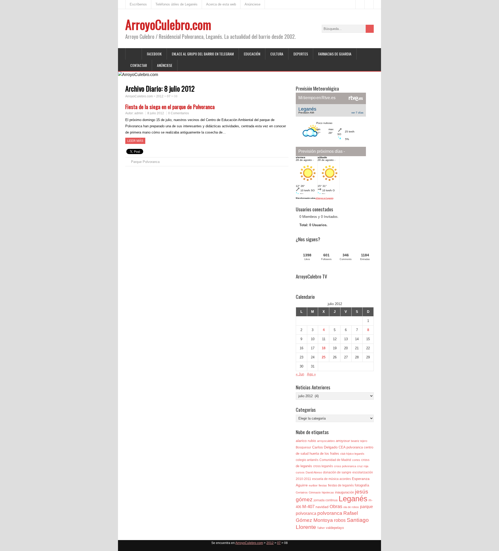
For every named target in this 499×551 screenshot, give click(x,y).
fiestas (323, 485)
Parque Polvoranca (145, 162)
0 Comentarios (178, 113)
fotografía (362, 485)
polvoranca (329, 513)
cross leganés (323, 466)
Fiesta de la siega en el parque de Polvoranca (170, 107)
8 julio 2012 (155, 113)
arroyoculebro (326, 440)
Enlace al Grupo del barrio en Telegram (203, 53)
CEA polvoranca (351, 447)
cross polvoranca (345, 466)
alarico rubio (306, 441)
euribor (313, 485)
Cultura (276, 53)
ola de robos (351, 507)
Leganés (353, 498)
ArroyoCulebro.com (168, 24)
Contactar (138, 65)
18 (323, 348)
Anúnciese (252, 4)
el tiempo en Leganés (324, 198)
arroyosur (343, 441)
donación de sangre (337, 472)
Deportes (300, 53)
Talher (321, 527)
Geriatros (302, 492)
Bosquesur (303, 447)
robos (340, 520)
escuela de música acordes (331, 479)
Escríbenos (138, 4)
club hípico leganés (352, 453)
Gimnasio (315, 492)
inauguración (344, 492)
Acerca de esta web (221, 4)
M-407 (308, 506)
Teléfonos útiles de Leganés (176, 4)
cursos (300, 472)
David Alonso (314, 472)
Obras (336, 506)
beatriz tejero (359, 440)
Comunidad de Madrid (335, 460)
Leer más (135, 141)
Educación (252, 53)
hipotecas (328, 492)
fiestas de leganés (341, 485)
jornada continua (326, 500)
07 (168, 96)
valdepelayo (335, 528)
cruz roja (362, 466)
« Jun (300, 374)
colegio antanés (307, 460)
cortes (356, 459)
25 (323, 357)
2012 (159, 96)
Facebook (154, 53)
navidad (322, 507)
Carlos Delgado (325, 447)
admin (138, 113)
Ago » (311, 374)
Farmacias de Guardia (334, 53)
